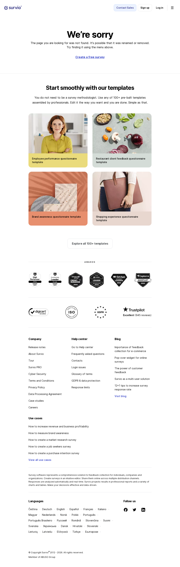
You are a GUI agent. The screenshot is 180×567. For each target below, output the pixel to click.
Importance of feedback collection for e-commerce (130, 349)
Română (76, 520)
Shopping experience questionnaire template (117, 218)
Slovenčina (92, 520)
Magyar (32, 514)
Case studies (36, 400)
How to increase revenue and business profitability (58, 426)
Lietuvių (33, 531)
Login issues (79, 367)
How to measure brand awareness (48, 433)
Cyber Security (37, 373)
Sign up (145, 7)
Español (74, 509)
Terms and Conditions (41, 380)
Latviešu (47, 531)
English (61, 509)
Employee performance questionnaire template (54, 160)
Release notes (37, 347)
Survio (46, 552)
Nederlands (49, 514)
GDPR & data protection (86, 380)
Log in (159, 7)
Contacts (77, 360)
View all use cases (39, 459)
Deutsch (47, 509)
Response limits (81, 387)
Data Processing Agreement (45, 393)
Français (88, 509)
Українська (49, 526)
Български (91, 531)
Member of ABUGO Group (41, 557)
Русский (62, 520)
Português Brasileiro (40, 520)
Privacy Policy (36, 387)
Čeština (32, 509)
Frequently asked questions (88, 353)
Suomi (106, 520)
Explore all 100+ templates (90, 243)
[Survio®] (13, 7)
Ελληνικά (62, 531)
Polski (75, 514)
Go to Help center (82, 347)
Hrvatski (77, 526)
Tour (31, 360)
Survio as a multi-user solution (132, 378)
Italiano (102, 509)
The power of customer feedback (129, 370)
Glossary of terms (82, 373)
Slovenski (92, 526)
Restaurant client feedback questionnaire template (120, 160)
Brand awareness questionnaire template (56, 216)
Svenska (33, 526)
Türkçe (76, 531)
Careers (33, 407)
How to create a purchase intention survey (53, 453)
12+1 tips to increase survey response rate (131, 387)
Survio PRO (35, 367)
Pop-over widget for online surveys (131, 359)
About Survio (36, 353)
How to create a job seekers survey (49, 446)
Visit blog (120, 396)
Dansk (64, 526)
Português (89, 514)
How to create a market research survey (52, 439)
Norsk (63, 514)
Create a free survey (90, 57)
